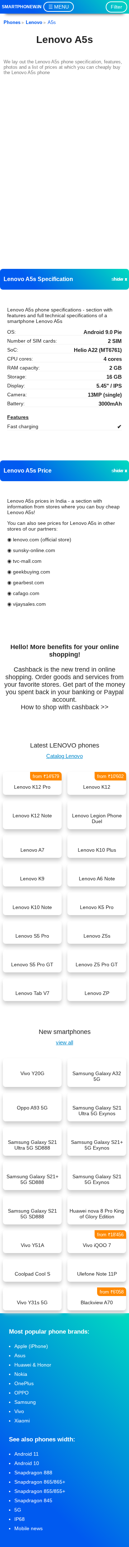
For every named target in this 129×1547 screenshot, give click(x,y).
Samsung (25, 1402)
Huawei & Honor (32, 1365)
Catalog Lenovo (64, 756)
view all (64, 1042)
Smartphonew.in (22, 6)
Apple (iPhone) (31, 1346)
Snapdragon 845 (33, 1500)
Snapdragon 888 (33, 1472)
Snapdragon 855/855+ (39, 1491)
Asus (19, 1355)
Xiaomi (22, 1420)
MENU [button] (61, 7)
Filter (116, 7)
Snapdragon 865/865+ (39, 1482)
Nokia (20, 1374)
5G (17, 1510)
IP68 (19, 1519)
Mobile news (28, 1528)
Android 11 (26, 1454)
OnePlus (24, 1383)
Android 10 (26, 1463)
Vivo (19, 1411)
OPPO (21, 1393)
